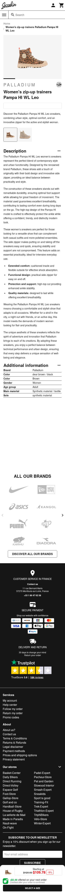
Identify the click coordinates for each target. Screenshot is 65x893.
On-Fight (8, 827)
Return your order (32, 655)
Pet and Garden (43, 781)
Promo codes (11, 717)
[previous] (2, 515)
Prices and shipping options (20, 755)
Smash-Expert (42, 790)
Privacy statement (14, 759)
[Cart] (61, 5)
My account (10, 700)
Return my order (13, 713)
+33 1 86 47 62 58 (32, 595)
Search (19, 15)
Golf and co (10, 802)
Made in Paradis (13, 819)
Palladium (19, 84)
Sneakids (40, 794)
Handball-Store (12, 806)
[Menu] (4, 15)
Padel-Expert (42, 773)
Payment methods (14, 751)
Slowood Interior (44, 785)
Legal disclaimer (13, 747)
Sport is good (42, 798)
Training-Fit (41, 802)
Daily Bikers (10, 777)
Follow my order (13, 709)
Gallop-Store (10, 798)
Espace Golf (10, 790)
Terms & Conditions (15, 738)
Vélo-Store (40, 819)
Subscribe (32, 863)
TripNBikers (41, 815)
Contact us (32, 584)
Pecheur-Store (43, 777)
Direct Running (12, 781)
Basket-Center (11, 773)
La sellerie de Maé (14, 815)
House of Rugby (13, 811)
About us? (9, 730)
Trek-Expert (41, 806)
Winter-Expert (42, 823)
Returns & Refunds (14, 742)
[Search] (13, 15)
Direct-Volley (10, 785)
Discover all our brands (32, 554)
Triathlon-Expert (44, 811)
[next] (62, 515)
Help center (10, 705)
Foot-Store (9, 794)
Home (6, 23)
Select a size (32, 888)
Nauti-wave (10, 823)
